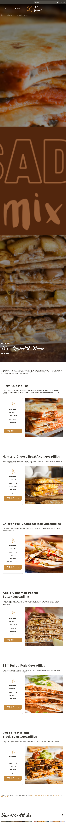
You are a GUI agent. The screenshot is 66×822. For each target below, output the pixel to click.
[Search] (57, 2)
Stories (50, 9)
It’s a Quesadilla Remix (20, 15)
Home (3, 15)
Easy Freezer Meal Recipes (39, 795)
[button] (58, 815)
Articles (9, 15)
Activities (18, 9)
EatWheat (4, 797)
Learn (59, 9)
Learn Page (56, 795)
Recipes (7, 9)
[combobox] (45, 2)
